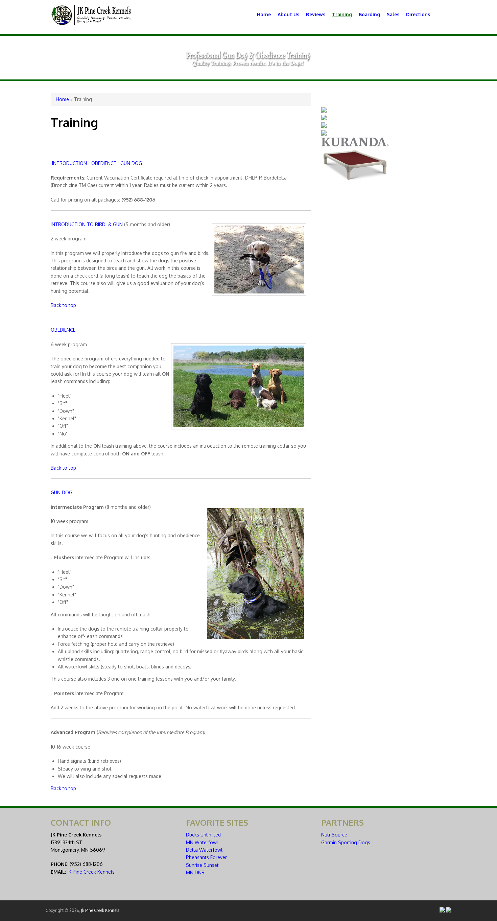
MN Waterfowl (202, 842)
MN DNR (195, 872)
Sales (393, 14)
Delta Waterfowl (204, 850)
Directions (418, 14)
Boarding (369, 14)
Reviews (315, 14)
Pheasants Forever (206, 857)
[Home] (91, 23)
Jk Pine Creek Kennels (100, 910)
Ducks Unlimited (203, 834)
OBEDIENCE (103, 163)
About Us (288, 14)
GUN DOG (131, 163)
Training (342, 14)
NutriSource (334, 834)
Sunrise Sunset (202, 865)
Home (264, 14)
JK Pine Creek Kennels (91, 872)
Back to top (63, 305)
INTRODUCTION (69, 163)
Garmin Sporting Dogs (345, 842)
